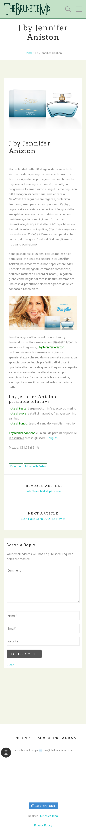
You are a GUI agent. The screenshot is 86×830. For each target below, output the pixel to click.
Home (28, 53)
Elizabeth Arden (35, 466)
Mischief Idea (49, 816)
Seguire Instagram (45, 805)
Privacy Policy (43, 825)
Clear (10, 665)
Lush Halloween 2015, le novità (43, 519)
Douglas (52, 438)
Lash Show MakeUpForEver (43, 491)
